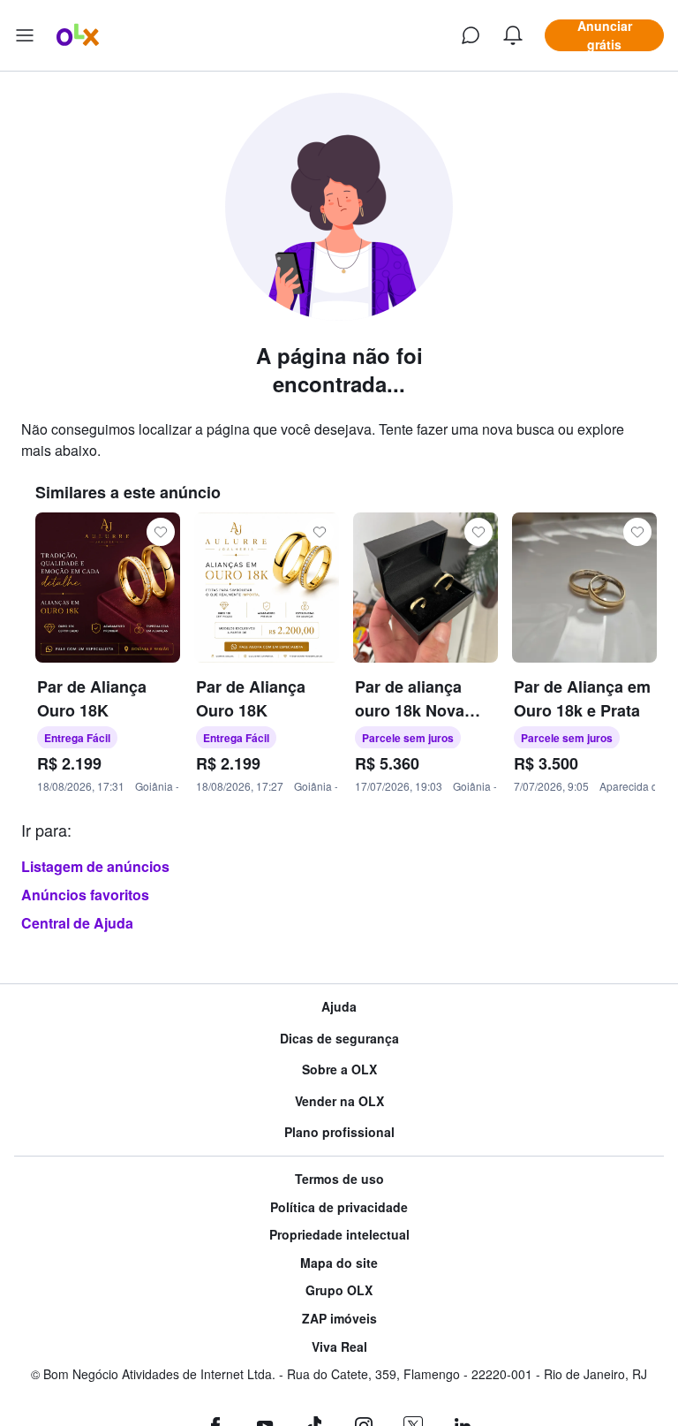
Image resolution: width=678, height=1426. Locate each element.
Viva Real (339, 1347)
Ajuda (339, 1006)
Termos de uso (339, 1179)
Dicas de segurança (339, 1038)
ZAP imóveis (339, 1318)
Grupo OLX (339, 1290)
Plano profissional (339, 1132)
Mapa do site (339, 1263)
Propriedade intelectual (339, 1234)
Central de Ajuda (77, 923)
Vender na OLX (339, 1101)
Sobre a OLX (339, 1069)
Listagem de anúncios (95, 866)
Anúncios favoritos (85, 894)
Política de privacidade (339, 1207)
